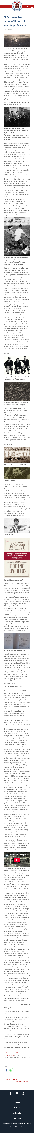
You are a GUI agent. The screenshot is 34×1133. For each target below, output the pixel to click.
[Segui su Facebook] (10, 1093)
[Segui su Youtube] (17, 1093)
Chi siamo (17, 1103)
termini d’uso (28, 1123)
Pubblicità (17, 1108)
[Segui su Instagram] (23, 1093)
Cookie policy (17, 1113)
